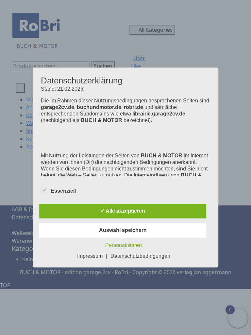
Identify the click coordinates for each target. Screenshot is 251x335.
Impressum (90, 256)
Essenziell (63, 191)
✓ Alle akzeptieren (122, 211)
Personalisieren (123, 245)
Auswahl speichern (123, 230)
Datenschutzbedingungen (140, 256)
